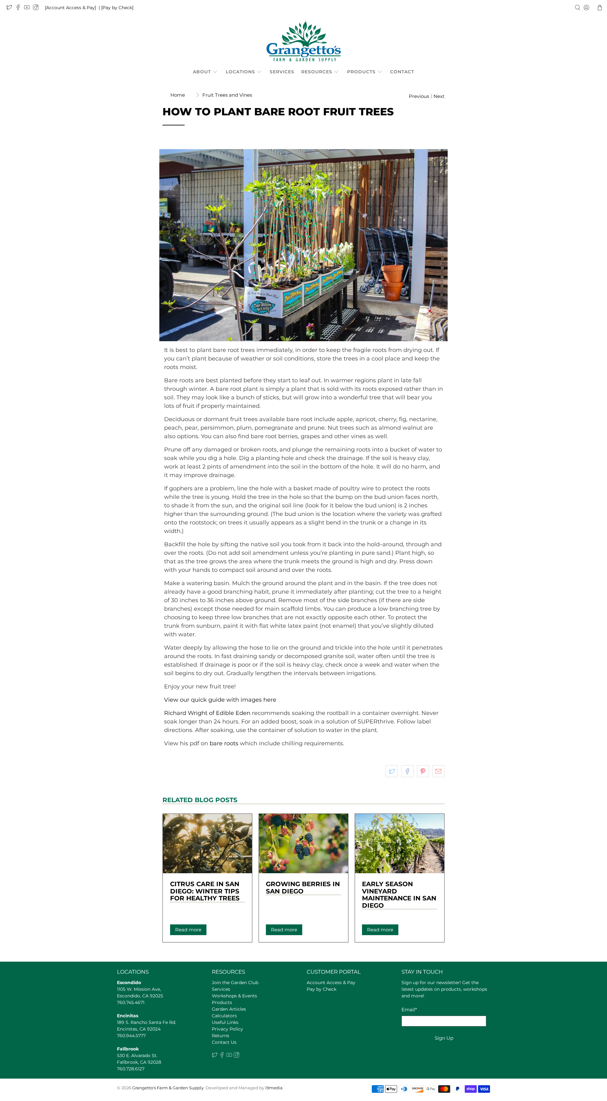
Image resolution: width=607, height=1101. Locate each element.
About (202, 72)
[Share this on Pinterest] (423, 771)
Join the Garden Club (235, 982)
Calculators (224, 1016)
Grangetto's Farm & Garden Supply (168, 1088)
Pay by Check (321, 989)
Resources (316, 72)
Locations (240, 72)
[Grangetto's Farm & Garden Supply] (304, 41)
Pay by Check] (117, 7)
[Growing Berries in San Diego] (303, 843)
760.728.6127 (130, 1069)
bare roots (224, 743)
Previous (419, 96)
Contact (402, 72)
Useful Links (225, 1022)
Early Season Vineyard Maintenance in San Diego (399, 894)
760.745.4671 (130, 1002)
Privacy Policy (227, 1029)
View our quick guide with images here (220, 699)
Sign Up (444, 1038)
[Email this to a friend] (438, 771)
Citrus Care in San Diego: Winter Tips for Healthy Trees (205, 891)
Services (282, 72)
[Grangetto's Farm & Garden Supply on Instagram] (37, 8)
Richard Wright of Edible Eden (207, 713)
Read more (188, 930)
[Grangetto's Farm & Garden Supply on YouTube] (28, 8)
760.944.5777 (131, 1035)
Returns (220, 1035)
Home (177, 95)
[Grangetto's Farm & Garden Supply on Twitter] (10, 8)
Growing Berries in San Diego (303, 887)
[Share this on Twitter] (392, 771)
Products (361, 72)
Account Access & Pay (331, 982)
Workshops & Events (234, 996)
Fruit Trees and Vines (227, 95)
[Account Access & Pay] (70, 7)
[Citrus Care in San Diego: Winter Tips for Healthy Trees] (207, 843)
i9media (274, 1088)
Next (439, 96)
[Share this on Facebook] (408, 771)
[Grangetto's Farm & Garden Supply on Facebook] (19, 8)
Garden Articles (229, 1009)
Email (409, 1010)
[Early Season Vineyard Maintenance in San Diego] (399, 843)
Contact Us (224, 1042)
